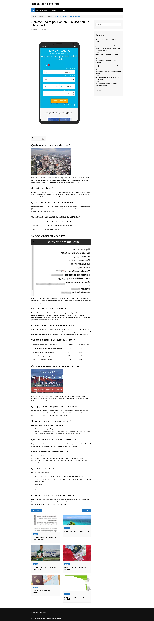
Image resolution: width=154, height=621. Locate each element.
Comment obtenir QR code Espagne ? (106, 45)
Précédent (37, 510)
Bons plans (43, 10)
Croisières (62, 10)
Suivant (86, 510)
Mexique (44, 29)
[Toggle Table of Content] (42, 138)
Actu (37, 10)
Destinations (52, 10)
